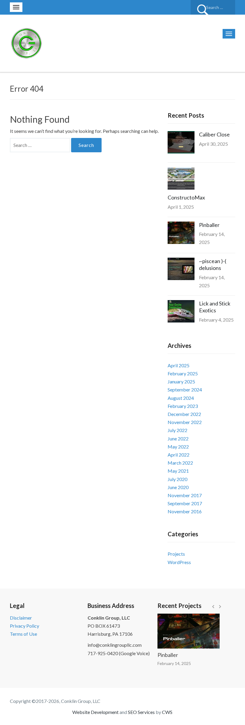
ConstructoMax (186, 197)
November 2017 (185, 495)
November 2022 (185, 422)
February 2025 (183, 373)
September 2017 (185, 503)
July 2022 (177, 430)
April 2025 (178, 365)
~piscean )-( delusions (212, 264)
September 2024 (185, 389)
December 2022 (184, 414)
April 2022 (178, 454)
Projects (176, 554)
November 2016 (185, 511)
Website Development (95, 712)
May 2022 (178, 446)
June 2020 (178, 487)
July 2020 (177, 479)
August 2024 (181, 398)
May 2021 (178, 471)
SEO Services (141, 712)
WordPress (179, 562)
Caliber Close (214, 134)
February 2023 (183, 406)
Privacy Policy (24, 626)
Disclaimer (21, 617)
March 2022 (180, 463)
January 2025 (181, 381)
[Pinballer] (182, 631)
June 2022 (178, 438)
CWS (167, 712)
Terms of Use (23, 634)
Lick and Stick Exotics (214, 307)
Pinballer (209, 225)
